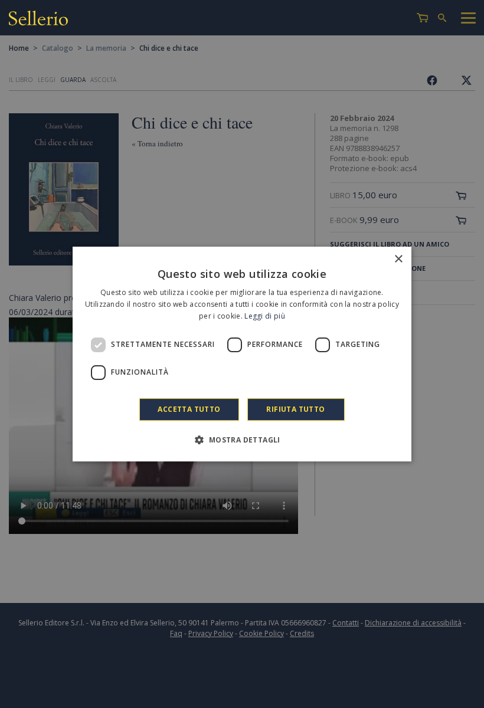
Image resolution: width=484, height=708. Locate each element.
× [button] (398, 259)
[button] (242, 439)
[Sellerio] (38, 20)
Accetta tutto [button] (189, 409)
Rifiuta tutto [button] (295, 409)
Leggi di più (264, 316)
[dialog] (242, 354)
